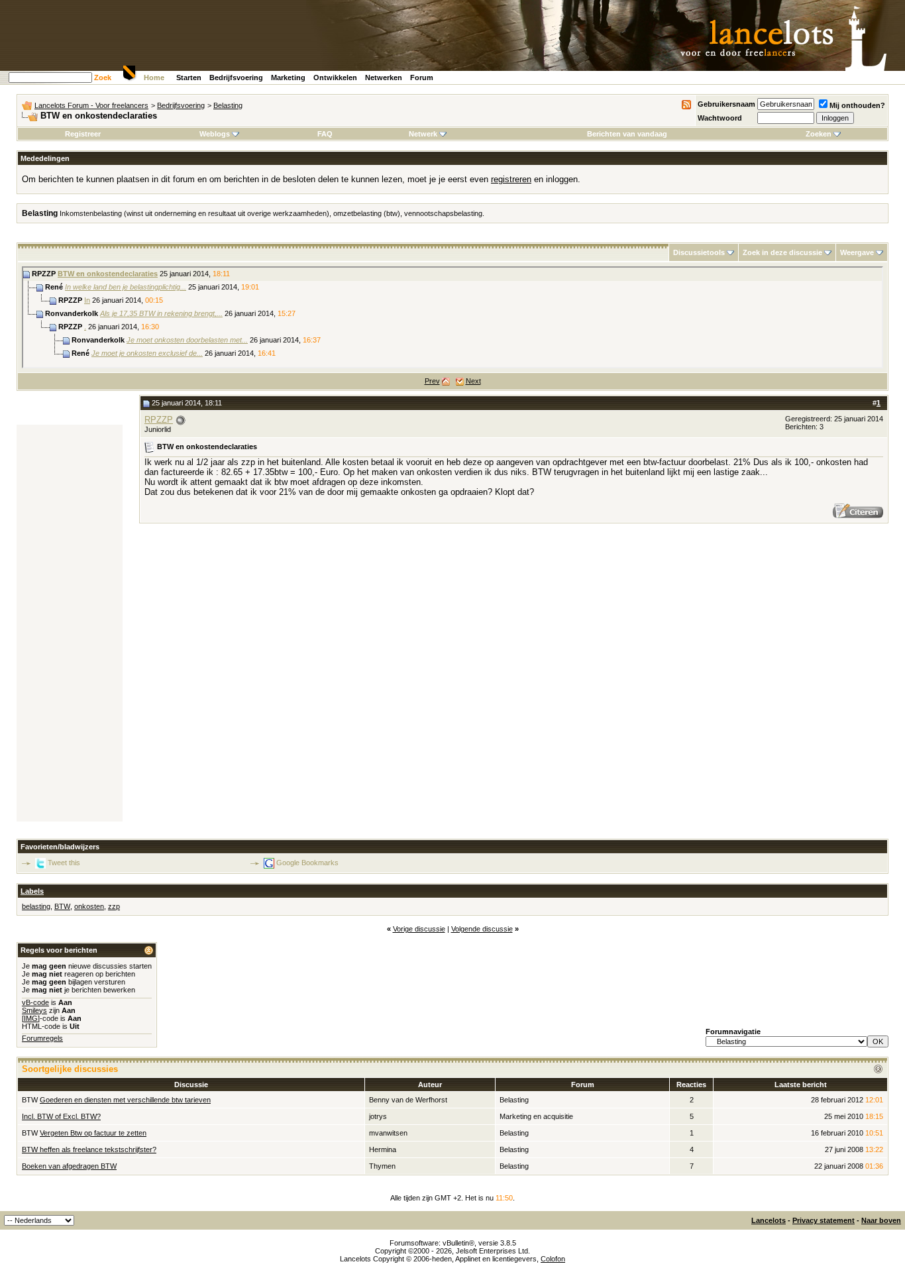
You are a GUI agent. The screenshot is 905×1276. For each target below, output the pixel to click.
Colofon (553, 1259)
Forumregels (42, 1038)
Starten (188, 77)
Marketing (288, 77)
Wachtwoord (720, 118)
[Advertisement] (70, 623)
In (87, 300)
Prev (432, 381)
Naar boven (881, 1220)
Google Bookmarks (307, 863)
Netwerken (383, 77)
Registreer (83, 134)
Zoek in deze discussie (782, 252)
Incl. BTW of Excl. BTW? (61, 1116)
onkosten (89, 906)
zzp (114, 906)
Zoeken (818, 134)
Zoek (102, 77)
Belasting (227, 105)
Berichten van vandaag (627, 134)
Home (154, 77)
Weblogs (214, 134)
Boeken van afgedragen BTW (69, 1166)
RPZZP (158, 420)
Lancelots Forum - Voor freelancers (91, 105)
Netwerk (423, 134)
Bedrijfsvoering (236, 77)
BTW (62, 906)
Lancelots (768, 1220)
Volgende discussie (482, 929)
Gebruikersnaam (726, 104)
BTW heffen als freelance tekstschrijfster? (89, 1149)
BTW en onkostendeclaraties (108, 274)
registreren (511, 179)
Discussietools (699, 252)
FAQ (325, 134)
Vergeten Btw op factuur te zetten (93, 1133)
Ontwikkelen (335, 77)
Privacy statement (823, 1220)
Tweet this (64, 863)
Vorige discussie (419, 929)
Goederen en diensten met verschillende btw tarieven (125, 1100)
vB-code (35, 1002)
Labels (32, 891)
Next (473, 381)
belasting (36, 906)
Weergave (857, 252)
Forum (421, 77)
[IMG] (31, 1018)
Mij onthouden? (857, 105)
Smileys (34, 1010)
